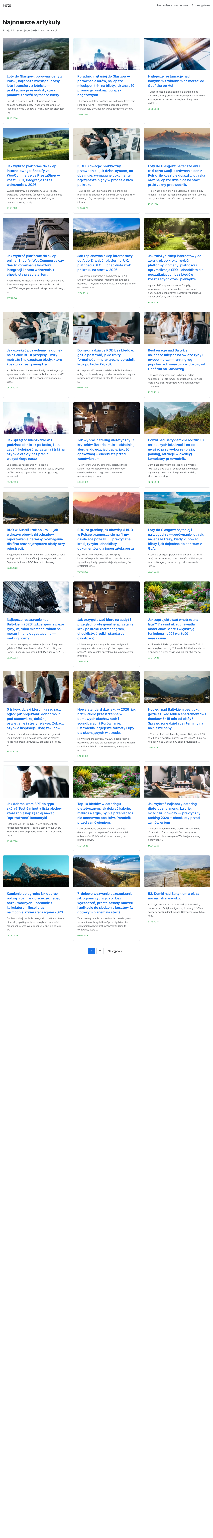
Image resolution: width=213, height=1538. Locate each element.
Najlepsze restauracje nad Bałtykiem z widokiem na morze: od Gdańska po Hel (176, 81)
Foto (7, 5)
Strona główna (201, 5)
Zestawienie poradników (172, 5)
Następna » (115, 951)
